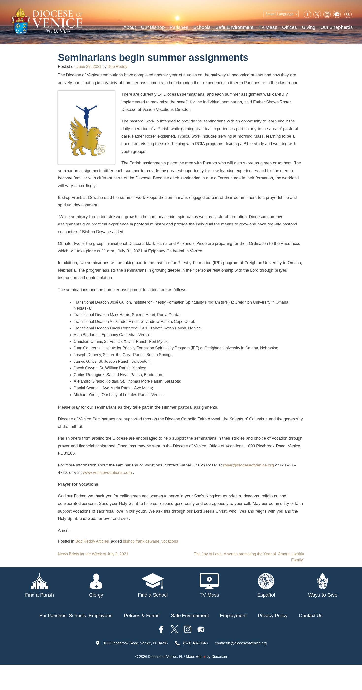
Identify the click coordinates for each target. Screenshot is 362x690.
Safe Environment (234, 27)
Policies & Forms (142, 615)
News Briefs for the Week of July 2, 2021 (93, 554)
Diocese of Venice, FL (165, 657)
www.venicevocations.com (107, 472)
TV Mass (267, 27)
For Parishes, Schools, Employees (76, 615)
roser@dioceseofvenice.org (248, 465)
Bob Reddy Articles (92, 541)
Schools (202, 27)
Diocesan (219, 657)
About (129, 27)
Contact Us (311, 615)
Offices (289, 27)
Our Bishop (153, 27)
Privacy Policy (273, 615)
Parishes (179, 27)
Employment (233, 615)
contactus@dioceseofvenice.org (241, 643)
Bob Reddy (117, 66)
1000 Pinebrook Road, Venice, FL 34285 (135, 643)
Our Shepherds (336, 27)
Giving (308, 27)
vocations (169, 541)
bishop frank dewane (141, 541)
